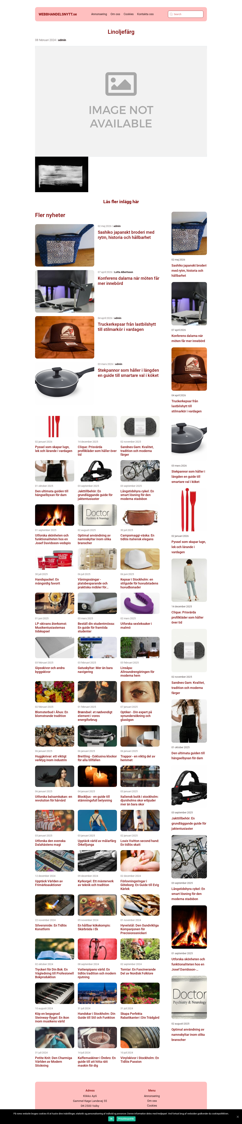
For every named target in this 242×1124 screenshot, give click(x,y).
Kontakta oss (145, 14)
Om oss (115, 14)
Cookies (129, 14)
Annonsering (99, 14)
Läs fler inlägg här (121, 201)
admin (62, 40)
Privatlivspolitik (126, 1119)
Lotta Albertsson (123, 272)
